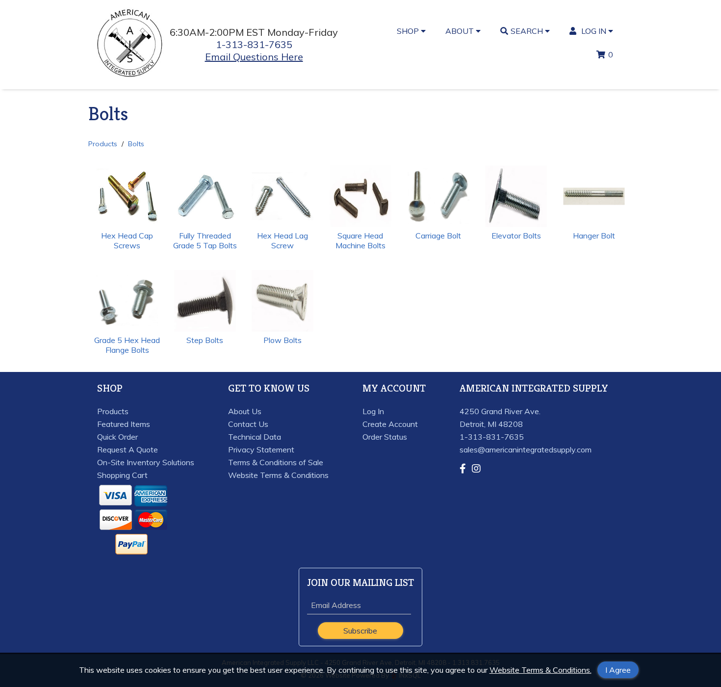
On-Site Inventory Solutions (145, 462)
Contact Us (248, 424)
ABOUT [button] (460, 31)
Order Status (384, 437)
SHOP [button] (409, 31)
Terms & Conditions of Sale (275, 462)
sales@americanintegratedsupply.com (526, 449)
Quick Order (117, 437)
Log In (373, 411)
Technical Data (254, 437)
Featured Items (123, 424)
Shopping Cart (122, 475)
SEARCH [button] (528, 31)
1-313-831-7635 (254, 44)
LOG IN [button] (593, 31)
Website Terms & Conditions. (540, 670)
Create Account (390, 424)
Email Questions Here (254, 57)
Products (102, 143)
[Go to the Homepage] (130, 77)
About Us (244, 411)
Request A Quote (127, 449)
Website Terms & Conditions (278, 475)
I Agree (618, 670)
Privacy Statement (261, 449)
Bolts (136, 143)
